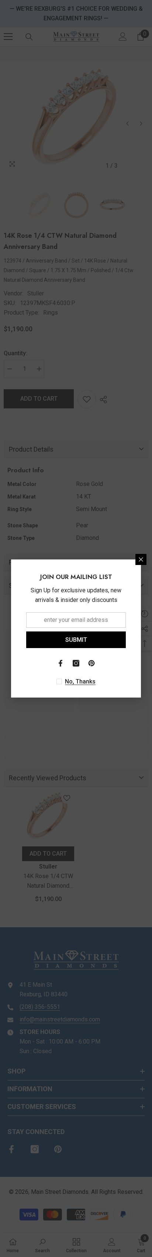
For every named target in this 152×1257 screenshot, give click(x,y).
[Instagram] (76, 663)
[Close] (140, 559)
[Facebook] (60, 663)
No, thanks (80, 681)
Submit (76, 639)
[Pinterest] (91, 663)
